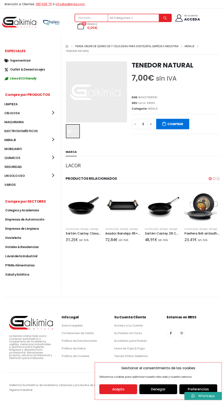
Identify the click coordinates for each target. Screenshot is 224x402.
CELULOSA (12, 113)
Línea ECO (23, 78)
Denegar (158, 389)
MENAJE (153, 108)
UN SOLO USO (14, 176)
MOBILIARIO (13, 149)
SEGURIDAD (13, 167)
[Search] (165, 18)
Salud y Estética (17, 274)
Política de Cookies (75, 356)
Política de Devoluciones (79, 341)
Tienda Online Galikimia (131, 356)
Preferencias (198, 389)
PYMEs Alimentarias (20, 265)
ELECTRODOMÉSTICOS (21, 131)
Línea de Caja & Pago (129, 348)
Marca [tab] (71, 152)
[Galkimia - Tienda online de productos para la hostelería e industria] (19, 21)
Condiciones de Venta (78, 333)
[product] (83, 206)
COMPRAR (175, 124)
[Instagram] (181, 333)
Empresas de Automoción (24, 219)
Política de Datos (74, 348)
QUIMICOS (12, 158)
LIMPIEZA (11, 104)
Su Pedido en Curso (128, 333)
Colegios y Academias (22, 210)
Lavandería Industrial (21, 256)
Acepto (118, 389)
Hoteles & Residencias (22, 247)
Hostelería (72, 229)
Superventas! (20, 60)
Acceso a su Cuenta (128, 325)
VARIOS (10, 185)
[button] (210, 178)
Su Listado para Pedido (130, 341)
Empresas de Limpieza (22, 228)
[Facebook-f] (171, 333)
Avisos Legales (72, 325)
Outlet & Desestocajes (27, 69)
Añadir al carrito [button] (94, 196)
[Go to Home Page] (67, 46)
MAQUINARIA (14, 122)
